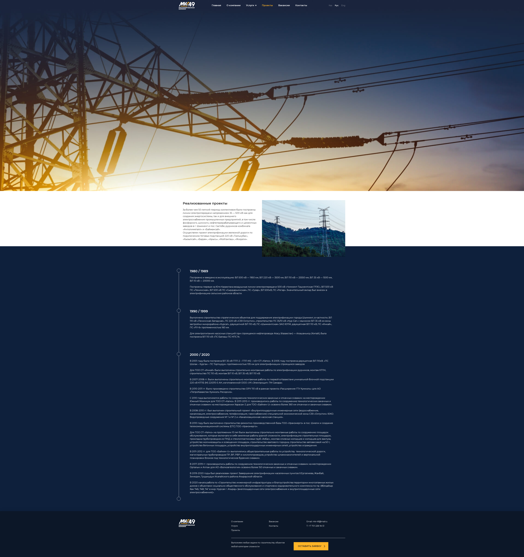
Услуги (250, 5)
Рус (337, 5)
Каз (330, 5)
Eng (343, 5)
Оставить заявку (309, 546)
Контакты (301, 5)
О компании (234, 5)
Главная (216, 5)
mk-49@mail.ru (320, 521)
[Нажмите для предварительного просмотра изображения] (262, 190)
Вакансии (284, 5)
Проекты (267, 5)
